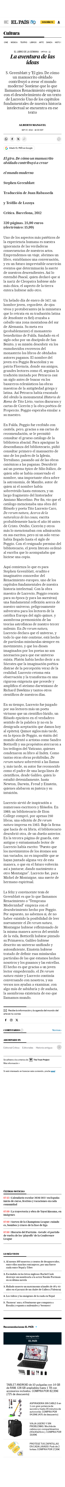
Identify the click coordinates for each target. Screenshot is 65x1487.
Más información (10, 1063)
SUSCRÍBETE (47, 22)
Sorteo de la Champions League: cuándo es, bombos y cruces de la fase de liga (31, 1223)
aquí (53, 1071)
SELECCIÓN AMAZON (32, 1338)
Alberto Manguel (32, 125)
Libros (33, 42)
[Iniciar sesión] (59, 22)
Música (14, 42)
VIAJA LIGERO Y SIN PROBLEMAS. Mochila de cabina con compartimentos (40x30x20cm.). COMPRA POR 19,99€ (45, 1429)
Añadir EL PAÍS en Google (20, 148)
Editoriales (27, 1047)
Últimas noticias (14, 1191)
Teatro (23, 42)
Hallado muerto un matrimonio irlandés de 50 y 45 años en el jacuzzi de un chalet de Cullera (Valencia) (33, 1288)
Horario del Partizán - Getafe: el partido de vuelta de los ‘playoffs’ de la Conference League (31, 1235)
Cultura (11, 33)
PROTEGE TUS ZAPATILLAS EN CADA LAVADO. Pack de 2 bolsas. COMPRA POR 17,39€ (45, 1446)
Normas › (57, 1030)
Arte (41, 42)
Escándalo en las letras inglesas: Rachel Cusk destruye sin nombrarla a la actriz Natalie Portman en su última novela (33, 1277)
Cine (6, 42)
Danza (49, 42)
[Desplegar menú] (6, 22)
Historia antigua (44, 1047)
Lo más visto (11, 1254)
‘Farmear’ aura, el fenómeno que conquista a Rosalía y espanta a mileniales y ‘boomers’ (30, 1304)
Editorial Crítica (11, 1047)
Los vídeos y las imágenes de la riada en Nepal (30, 1296)
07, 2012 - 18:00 (32, 130)
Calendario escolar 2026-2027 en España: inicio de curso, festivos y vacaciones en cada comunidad (31, 1201)
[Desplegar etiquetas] (59, 1047)
